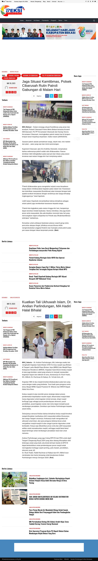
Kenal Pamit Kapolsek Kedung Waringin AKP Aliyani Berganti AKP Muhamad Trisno (48, 277)
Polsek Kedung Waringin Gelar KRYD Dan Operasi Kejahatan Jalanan (47, 258)
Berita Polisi (14, 72)
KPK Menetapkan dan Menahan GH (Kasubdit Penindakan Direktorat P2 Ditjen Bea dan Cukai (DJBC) (10, 144)
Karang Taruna (14, 75)
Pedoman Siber (58, 559)
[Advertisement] (49, 54)
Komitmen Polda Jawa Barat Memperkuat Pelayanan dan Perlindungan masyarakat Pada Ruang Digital (49, 249)
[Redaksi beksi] (7, 87)
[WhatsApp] (60, 96)
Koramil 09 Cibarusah (30, 75)
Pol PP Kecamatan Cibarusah (51, 75)
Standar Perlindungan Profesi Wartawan (81, 559)
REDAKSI (66, 559)
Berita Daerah (8, 107)
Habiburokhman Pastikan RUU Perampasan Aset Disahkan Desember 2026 (10, 128)
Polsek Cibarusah (9, 78)
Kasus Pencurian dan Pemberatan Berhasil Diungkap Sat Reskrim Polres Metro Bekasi (49, 287)
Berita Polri (33, 264)
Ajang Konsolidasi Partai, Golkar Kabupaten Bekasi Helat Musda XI (88, 132)
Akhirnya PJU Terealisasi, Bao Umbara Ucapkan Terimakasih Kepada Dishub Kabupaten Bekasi (10, 161)
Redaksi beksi (13, 88)
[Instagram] (88, 1)
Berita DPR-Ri (7, 124)
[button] (94, 20)
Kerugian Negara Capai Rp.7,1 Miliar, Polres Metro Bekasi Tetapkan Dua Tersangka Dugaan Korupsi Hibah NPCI (49, 268)
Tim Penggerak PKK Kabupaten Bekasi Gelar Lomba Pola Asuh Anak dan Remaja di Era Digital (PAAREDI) (10, 112)
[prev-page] (75, 138)
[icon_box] (61, 2)
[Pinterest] (56, 96)
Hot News (6, 138)
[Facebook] (86, 1)
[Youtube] (95, 1)
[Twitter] (90, 1)
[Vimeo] (93, 1)
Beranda (4, 72)
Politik (84, 129)
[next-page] (78, 138)
